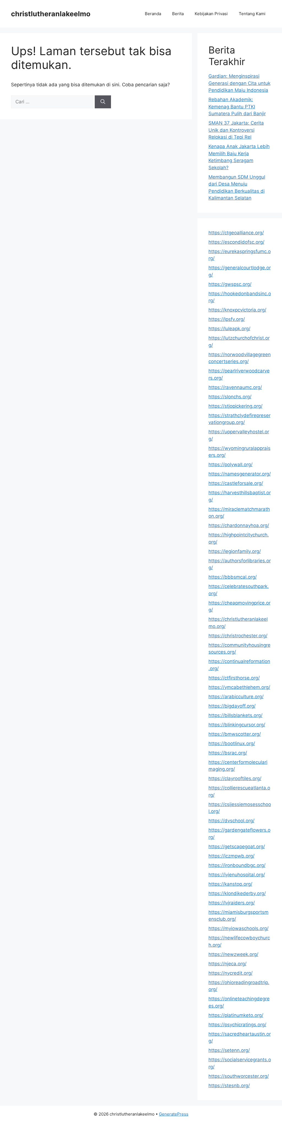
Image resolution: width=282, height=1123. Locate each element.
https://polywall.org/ (230, 464)
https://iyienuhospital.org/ (236, 874)
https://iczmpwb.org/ (231, 856)
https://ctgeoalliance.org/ (236, 232)
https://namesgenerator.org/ (239, 474)
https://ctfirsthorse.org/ (234, 678)
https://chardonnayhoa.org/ (238, 525)
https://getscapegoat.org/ (236, 846)
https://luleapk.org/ (229, 328)
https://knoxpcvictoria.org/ (237, 310)
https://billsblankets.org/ (235, 715)
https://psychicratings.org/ (237, 1024)
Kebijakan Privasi (211, 13)
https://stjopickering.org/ (235, 406)
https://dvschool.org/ (231, 820)
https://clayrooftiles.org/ (234, 778)
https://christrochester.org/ (237, 635)
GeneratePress (173, 1114)
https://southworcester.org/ (238, 1076)
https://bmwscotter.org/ (234, 734)
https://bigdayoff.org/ (232, 706)
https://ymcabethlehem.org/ (239, 687)
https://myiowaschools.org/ (238, 928)
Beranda (153, 13)
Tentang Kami (252, 13)
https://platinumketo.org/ (235, 1015)
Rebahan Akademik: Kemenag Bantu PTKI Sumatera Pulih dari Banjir (237, 106)
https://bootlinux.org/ (231, 743)
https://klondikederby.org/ (237, 893)
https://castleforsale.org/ (235, 483)
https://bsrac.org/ (227, 753)
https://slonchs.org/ (229, 396)
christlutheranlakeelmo (50, 14)
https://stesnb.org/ (229, 1085)
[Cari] (103, 102)
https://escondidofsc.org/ (236, 242)
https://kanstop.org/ (230, 884)
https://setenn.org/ (229, 1050)
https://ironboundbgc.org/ (236, 865)
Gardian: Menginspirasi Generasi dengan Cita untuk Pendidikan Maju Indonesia (239, 83)
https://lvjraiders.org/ (231, 903)
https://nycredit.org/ (230, 973)
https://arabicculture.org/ (236, 696)
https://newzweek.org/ (233, 954)
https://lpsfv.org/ (226, 319)
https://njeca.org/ (227, 963)
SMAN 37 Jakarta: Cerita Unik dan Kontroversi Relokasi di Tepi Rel (236, 130)
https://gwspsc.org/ (229, 284)
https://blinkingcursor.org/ (236, 724)
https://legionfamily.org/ (234, 551)
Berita (178, 13)
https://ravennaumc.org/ (235, 387)
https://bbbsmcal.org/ (232, 577)
